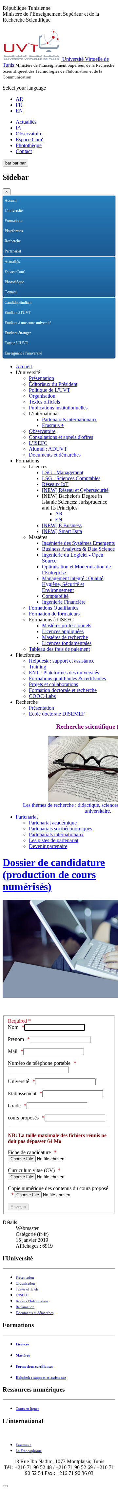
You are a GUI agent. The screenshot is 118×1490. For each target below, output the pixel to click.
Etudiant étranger (18, 333)
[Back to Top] (5, 1486)
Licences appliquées (63, 631)
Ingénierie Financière (64, 602)
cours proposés (23, 1117)
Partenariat (13, 251)
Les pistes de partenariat (53, 840)
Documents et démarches (55, 455)
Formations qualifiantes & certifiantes (67, 678)
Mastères (23, 1355)
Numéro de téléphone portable (39, 1063)
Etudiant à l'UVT (18, 312)
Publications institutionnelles (58, 407)
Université (18, 1081)
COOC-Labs (42, 696)
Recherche (13, 241)
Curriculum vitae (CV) (31, 1170)
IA (18, 127)
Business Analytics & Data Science (78, 549)
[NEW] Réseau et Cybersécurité (75, 490)
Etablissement (22, 1093)
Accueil (10, 200)
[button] (110, 211)
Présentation (41, 378)
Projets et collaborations (53, 684)
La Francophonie (29, 1451)
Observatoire (29, 133)
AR (19, 99)
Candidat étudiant (18, 302)
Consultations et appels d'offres (61, 437)
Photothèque (29, 145)
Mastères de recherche (65, 637)
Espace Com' (29, 139)
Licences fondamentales (66, 643)
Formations (13, 220)
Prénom (16, 1039)
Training (37, 666)
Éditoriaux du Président (53, 384)
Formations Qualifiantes (53, 608)
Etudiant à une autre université (28, 323)
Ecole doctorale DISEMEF (57, 714)
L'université (14, 210)
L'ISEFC (38, 443)
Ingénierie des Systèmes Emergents (78, 543)
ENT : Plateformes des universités (64, 672)
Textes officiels (44, 402)
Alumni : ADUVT (48, 449)
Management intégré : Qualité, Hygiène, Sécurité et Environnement (73, 584)
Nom (13, 1027)
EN (19, 110)
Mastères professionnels (66, 625)
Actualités (26, 122)
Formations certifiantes (34, 1366)
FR (19, 105)
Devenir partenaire (48, 846)
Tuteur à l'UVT (16, 343)
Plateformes (14, 231)
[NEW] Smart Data (62, 531)
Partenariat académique (53, 822)
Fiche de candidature (29, 1152)
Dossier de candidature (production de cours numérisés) (54, 874)
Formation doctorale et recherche (63, 690)
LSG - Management (62, 472)
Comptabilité (55, 596)
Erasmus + (53, 425)
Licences (22, 1344)
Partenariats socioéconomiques (60, 828)
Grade (14, 1105)
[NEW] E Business (62, 525)
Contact (24, 151)
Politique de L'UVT (49, 390)
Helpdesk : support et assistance (61, 661)
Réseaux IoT (55, 484)
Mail (12, 1051)
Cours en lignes (27, 1409)
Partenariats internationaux (69, 419)
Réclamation (25, 1307)
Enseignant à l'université (23, 353)
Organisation (42, 396)
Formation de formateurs (54, 613)
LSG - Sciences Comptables (71, 478)
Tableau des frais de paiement (59, 649)
